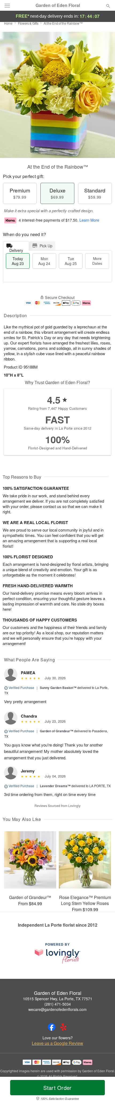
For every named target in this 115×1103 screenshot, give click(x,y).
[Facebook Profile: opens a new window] (51, 1027)
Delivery (16, 249)
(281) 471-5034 (57, 1004)
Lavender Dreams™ (55, 785)
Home (8, 23)
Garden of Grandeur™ (56, 731)
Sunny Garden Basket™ (58, 687)
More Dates (97, 261)
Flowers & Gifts (28, 23)
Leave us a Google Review (57, 1043)
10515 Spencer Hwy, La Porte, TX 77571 (57, 998)
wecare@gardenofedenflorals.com (57, 1009)
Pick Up (46, 245)
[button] (104, 1091)
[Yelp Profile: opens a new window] (63, 1027)
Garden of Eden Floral (58, 5)
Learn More (89, 220)
